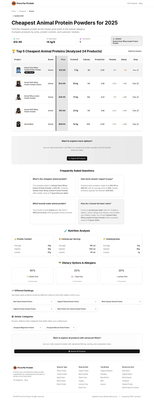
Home (14, 11)
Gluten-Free (83, 377)
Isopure (103, 384)
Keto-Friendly (83, 374)
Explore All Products (78, 158)
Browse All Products (78, 351)
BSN (101, 381)
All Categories (18, 380)
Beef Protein (61, 381)
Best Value (126, 371)
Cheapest (22, 11)
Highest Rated (127, 374)
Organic (81, 381)
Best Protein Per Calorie (130, 387)
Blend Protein (61, 384)
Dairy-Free (82, 387)
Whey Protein (61, 371)
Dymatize (103, 374)
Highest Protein (127, 384)
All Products (132, 3)
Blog (140, 3)
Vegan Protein (84, 371)
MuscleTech (104, 377)
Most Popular (126, 377)
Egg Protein (61, 377)
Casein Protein (62, 374)
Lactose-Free (83, 384)
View (134, 70)
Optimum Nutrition (106, 371)
